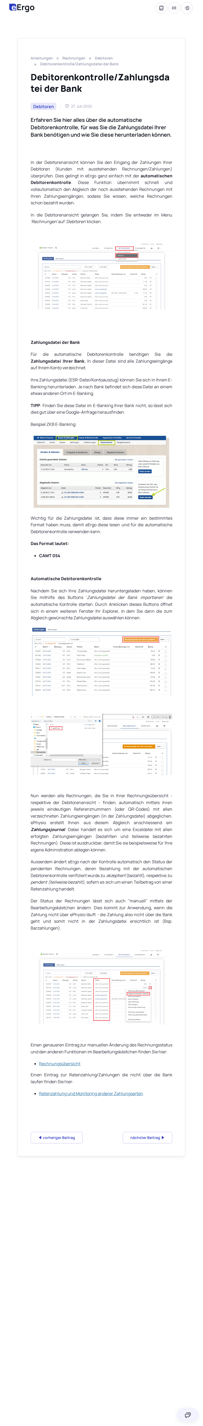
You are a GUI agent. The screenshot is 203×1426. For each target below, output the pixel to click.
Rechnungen (73, 58)
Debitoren (104, 58)
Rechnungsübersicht (59, 1064)
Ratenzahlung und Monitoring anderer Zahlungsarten (91, 1093)
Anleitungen (42, 58)
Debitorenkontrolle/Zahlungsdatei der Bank (79, 63)
